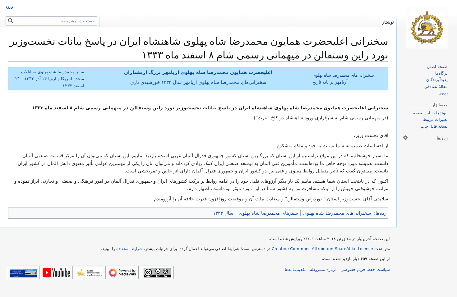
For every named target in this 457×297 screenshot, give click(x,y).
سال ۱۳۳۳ (223, 213)
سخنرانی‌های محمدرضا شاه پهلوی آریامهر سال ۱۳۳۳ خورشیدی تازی (198, 82)
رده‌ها (381, 213)
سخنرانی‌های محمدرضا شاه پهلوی (337, 213)
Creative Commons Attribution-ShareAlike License (322, 248)
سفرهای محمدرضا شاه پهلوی (268, 213)
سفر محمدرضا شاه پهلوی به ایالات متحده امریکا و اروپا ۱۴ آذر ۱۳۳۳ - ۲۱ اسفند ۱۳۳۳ (49, 78)
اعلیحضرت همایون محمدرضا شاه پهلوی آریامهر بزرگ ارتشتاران (198, 72)
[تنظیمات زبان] (405, 137)
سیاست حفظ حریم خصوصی (365, 269)
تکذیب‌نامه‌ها (295, 269)
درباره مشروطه (323, 269)
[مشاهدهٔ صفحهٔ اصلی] (426, 27)
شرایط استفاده (129, 248)
